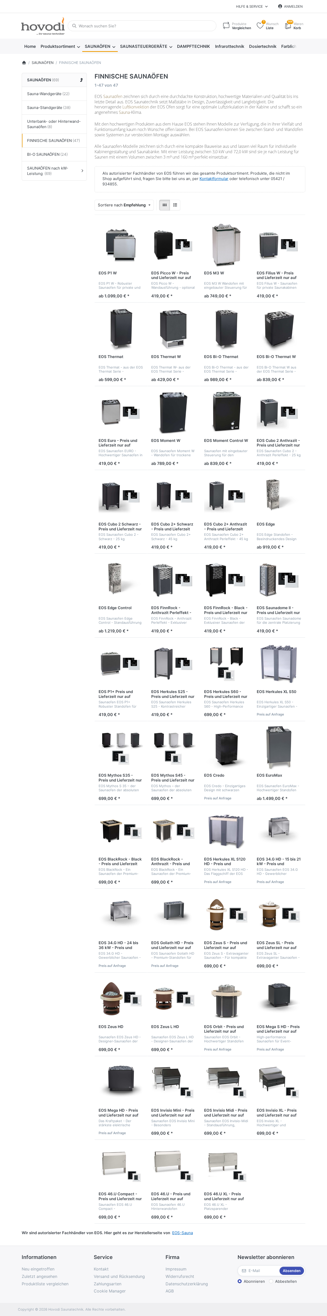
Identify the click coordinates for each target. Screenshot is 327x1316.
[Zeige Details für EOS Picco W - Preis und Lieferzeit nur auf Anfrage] (173, 245)
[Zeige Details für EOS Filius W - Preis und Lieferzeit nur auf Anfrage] (279, 245)
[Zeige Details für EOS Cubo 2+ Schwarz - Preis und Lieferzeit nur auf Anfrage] (173, 496)
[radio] (164, 205)
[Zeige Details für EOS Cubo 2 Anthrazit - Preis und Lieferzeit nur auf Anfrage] (279, 412)
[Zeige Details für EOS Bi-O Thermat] (226, 329)
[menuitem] (30, 46)
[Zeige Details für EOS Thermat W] (173, 329)
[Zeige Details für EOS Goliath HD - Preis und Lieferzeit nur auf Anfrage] (173, 915)
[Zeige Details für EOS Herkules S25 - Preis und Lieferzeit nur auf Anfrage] (173, 664)
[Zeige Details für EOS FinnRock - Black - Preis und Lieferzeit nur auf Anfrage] (226, 580)
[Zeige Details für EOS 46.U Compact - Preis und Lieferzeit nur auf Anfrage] (121, 1166)
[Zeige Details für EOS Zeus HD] (121, 999)
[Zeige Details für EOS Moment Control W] (226, 412)
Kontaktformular (214, 178)
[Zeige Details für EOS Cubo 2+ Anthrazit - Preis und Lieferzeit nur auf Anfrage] (226, 496)
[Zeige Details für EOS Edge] (279, 496)
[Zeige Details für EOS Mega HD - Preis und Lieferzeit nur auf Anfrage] (121, 1082)
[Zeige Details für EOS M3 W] (226, 245)
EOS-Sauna (182, 1232)
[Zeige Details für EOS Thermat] (121, 329)
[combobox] (142, 25)
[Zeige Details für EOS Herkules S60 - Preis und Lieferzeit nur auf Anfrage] (226, 664)
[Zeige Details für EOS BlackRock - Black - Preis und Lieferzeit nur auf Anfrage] (121, 831)
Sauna (124, 112)
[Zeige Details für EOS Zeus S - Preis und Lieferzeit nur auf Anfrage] (226, 915)
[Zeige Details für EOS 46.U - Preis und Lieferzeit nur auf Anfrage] (173, 1166)
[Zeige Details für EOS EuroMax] (279, 747)
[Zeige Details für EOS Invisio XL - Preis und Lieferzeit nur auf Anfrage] (279, 1082)
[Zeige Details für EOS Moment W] (173, 412)
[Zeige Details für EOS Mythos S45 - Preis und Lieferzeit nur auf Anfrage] (173, 747)
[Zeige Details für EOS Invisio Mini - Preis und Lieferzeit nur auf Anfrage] (173, 1082)
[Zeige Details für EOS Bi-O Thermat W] (279, 329)
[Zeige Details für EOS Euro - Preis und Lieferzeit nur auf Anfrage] (121, 412)
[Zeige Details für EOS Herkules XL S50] (279, 664)
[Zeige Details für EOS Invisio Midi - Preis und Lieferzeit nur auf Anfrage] (226, 1082)
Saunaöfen (112, 96)
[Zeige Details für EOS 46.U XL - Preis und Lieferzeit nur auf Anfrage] (226, 1166)
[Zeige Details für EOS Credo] (226, 747)
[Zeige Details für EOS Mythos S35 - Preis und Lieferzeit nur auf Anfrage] (121, 747)
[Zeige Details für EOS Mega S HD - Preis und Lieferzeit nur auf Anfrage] (279, 999)
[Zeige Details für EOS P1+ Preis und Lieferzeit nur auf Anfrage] (121, 664)
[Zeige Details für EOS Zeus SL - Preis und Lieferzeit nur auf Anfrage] (279, 915)
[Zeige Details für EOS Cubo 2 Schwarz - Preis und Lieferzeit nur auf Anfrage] (121, 496)
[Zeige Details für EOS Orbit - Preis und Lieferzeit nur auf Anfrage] (226, 999)
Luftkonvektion (135, 107)
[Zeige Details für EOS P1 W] (121, 245)
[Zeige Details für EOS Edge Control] (121, 580)
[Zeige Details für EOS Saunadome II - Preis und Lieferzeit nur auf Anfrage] (279, 580)
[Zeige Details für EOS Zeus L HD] (173, 999)
